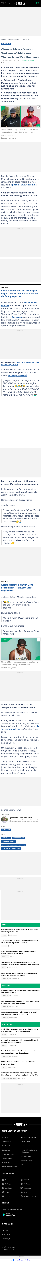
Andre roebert (18, 838)
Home (3, 39)
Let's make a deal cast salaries (13, 845)
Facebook (17, 316)
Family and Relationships (9, 1078)
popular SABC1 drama (23, 184)
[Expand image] (39, 107)
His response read (17, 375)
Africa (3, 967)
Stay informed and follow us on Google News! (20, 363)
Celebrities (25, 39)
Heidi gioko (6, 838)
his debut (20, 727)
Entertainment (13, 39)
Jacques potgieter (8, 841)
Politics (4, 1034)
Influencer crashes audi (11, 848)
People (4, 935)
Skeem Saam (6, 829)
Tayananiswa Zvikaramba (27, 60)
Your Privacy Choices (23, 1260)
